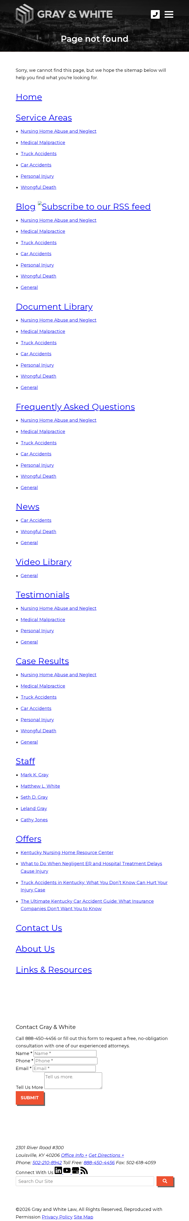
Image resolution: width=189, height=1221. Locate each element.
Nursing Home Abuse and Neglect (58, 131)
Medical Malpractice (43, 142)
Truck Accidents (39, 153)
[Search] (165, 1181)
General (29, 287)
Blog (26, 206)
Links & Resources (54, 970)
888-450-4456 (99, 1162)
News (27, 506)
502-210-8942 (47, 1162)
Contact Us (39, 928)
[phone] (155, 14)
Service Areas (44, 117)
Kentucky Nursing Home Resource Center (67, 852)
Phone (24, 1061)
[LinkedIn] (59, 1172)
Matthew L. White (40, 786)
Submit (30, 1097)
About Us (35, 949)
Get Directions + (106, 1155)
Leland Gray (34, 808)
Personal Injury (37, 176)
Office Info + (74, 1155)
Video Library (43, 562)
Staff (25, 761)
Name (24, 1053)
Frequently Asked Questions (75, 407)
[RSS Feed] (84, 1172)
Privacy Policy (57, 1217)
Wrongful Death (38, 187)
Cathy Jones (34, 820)
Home (29, 97)
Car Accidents (36, 165)
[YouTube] (67, 1172)
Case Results (42, 661)
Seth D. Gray (34, 797)
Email (24, 1068)
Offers (28, 839)
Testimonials (42, 594)
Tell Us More (29, 1087)
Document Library (54, 306)
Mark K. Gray (34, 775)
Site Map (83, 1217)
